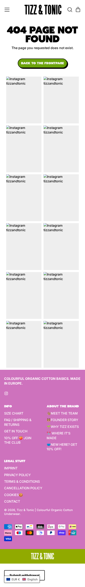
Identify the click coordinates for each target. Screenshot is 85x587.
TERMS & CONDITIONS (22, 481)
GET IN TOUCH (15, 431)
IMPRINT (11, 468)
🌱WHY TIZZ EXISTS (63, 427)
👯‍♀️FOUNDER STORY (62, 420)
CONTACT (12, 501)
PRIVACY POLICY (17, 475)
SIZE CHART (13, 413)
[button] (70, 10)
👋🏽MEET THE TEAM (62, 413)
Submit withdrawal (24, 575)
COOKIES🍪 (13, 495)
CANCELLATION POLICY (23, 488)
